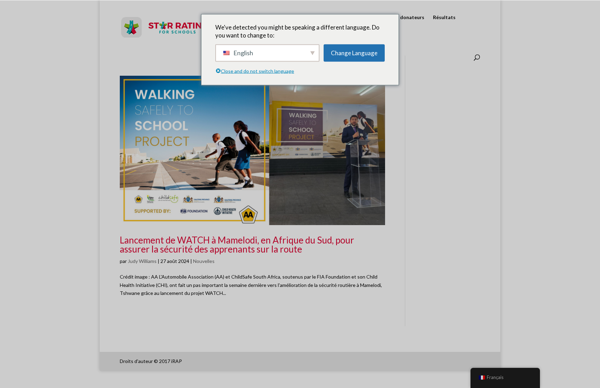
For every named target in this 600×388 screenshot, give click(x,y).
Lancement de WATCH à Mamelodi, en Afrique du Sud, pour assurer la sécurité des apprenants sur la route (237, 244)
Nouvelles (204, 261)
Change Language (354, 53)
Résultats (444, 17)
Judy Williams (142, 261)
